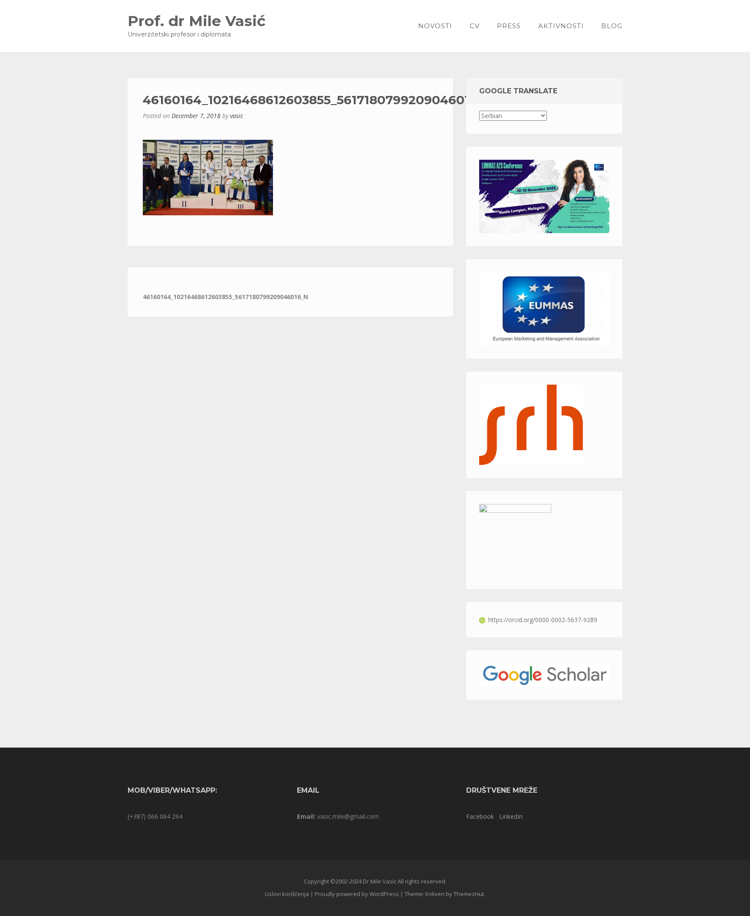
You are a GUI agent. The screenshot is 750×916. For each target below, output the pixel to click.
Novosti (435, 26)
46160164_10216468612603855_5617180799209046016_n (225, 297)
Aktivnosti (561, 26)
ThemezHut (469, 894)
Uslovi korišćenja (287, 894)
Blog (611, 26)
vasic (236, 116)
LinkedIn (511, 816)
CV (475, 26)
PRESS (509, 26)
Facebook (480, 816)
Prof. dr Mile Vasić (197, 21)
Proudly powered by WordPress (357, 894)
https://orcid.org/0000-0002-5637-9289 (542, 620)
